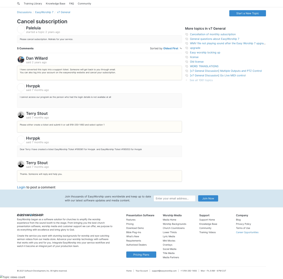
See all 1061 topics (201, 80)
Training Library (33, 3)
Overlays (167, 244)
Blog (238, 219)
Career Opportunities (247, 232)
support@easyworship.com (164, 270)
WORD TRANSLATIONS (204, 66)
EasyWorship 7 (44, 12)
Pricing (130, 223)
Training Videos (207, 232)
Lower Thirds (170, 232)
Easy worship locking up (205, 52)
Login (21, 187)
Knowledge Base (55, 3)
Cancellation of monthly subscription (213, 34)
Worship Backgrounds (174, 223)
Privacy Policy (243, 223)
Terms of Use (243, 228)
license (194, 57)
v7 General (63, 12)
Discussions (24, 12)
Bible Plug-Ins (133, 232)
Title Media (169, 253)
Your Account (142, 270)
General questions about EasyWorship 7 (214, 38)
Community (84, 3)
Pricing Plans (141, 254)
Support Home (207, 219)
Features (130, 219)
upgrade (195, 47)
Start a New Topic (247, 13)
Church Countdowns (174, 228)
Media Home (169, 219)
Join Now (208, 198)
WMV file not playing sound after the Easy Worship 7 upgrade (228, 43)
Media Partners (171, 257)
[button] (141, 215)
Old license (197, 61)
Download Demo (135, 228)
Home (129, 270)
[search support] (18, 3)
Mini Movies (169, 240)
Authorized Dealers (136, 244)
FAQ (71, 3)
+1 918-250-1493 (188, 270)
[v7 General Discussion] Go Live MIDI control (218, 75)
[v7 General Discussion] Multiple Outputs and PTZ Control (226, 70)
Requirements (133, 240)
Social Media (169, 249)
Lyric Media (169, 236)
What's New (132, 236)
